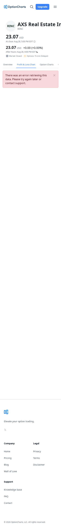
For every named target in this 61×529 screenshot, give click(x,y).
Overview (7, 64)
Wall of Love (10, 471)
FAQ (6, 496)
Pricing (8, 458)
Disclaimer (39, 464)
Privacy (37, 451)
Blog (6, 464)
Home (7, 451)
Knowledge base (13, 489)
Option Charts (47, 64)
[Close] (54, 75)
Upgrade (42, 6)
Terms (36, 458)
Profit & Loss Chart (26, 64)
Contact (8, 502)
